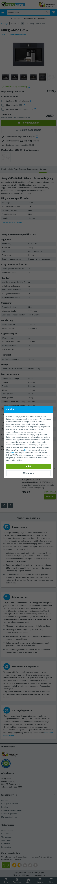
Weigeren (28, 473)
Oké (28, 466)
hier (25, 450)
